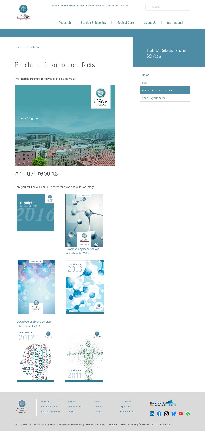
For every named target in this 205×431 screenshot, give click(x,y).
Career (80, 5)
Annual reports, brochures (158, 90)
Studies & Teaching (93, 22)
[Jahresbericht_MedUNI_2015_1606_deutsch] (89, 220)
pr (24, 47)
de (122, 5)
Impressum (125, 406)
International (174, 22)
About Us (150, 22)
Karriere (97, 406)
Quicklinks (111, 5)
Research (65, 22)
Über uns (71, 401)
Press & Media (68, 5)
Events (55, 5)
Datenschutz (126, 401)
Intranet (100, 5)
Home (17, 47)
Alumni (70, 411)
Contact (90, 5)
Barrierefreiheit (127, 411)
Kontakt (97, 411)
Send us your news (153, 98)
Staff (145, 82)
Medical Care (125, 22)
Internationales (74, 406)
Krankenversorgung (50, 411)
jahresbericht (33, 47)
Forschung (46, 401)
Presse (97, 401)
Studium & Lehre (49, 406)
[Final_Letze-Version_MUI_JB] (35, 212)
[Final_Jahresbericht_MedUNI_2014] (36, 287)
